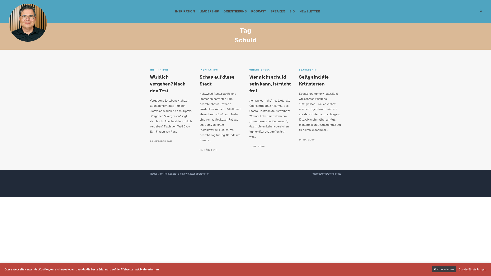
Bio (292, 11)
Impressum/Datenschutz (326, 173)
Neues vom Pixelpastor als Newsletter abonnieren (179, 173)
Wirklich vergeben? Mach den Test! (167, 83)
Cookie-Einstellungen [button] (472, 269)
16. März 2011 (208, 150)
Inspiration (185, 11)
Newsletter (309, 11)
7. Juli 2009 (257, 146)
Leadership (209, 11)
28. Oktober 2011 (161, 141)
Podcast (258, 11)
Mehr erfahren (149, 269)
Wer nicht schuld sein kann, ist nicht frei (270, 83)
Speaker (278, 11)
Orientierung (235, 11)
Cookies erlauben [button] (444, 269)
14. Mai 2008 (307, 139)
